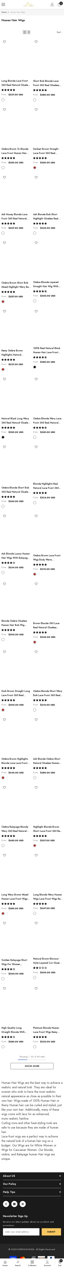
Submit (51, 1231)
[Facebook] (6, 1204)
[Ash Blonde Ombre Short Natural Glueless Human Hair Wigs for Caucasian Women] (48, 736)
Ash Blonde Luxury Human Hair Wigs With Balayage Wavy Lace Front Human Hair (15, 556)
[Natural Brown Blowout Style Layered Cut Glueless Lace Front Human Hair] (48, 938)
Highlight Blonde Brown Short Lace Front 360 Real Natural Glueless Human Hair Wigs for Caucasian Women (47, 829)
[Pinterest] (23, 1204)
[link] (18, 1263)
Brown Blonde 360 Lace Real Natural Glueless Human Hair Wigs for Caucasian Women (47, 626)
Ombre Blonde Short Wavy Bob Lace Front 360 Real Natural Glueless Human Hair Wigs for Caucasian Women (47, 693)
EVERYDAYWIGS (26, 1249)
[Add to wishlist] (4, 41)
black (34, 367)
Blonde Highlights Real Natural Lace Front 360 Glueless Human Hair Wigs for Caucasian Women (47, 486)
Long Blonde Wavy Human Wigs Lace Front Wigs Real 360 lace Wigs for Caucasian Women (47, 897)
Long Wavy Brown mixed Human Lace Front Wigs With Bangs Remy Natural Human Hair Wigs (15, 897)
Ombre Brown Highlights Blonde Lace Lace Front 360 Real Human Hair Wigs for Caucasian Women (16, 761)
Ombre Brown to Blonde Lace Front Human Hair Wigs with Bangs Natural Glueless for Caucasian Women (15, 151)
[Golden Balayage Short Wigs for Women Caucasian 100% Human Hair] (16, 938)
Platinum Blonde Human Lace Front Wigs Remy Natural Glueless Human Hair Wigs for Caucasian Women (46, 1030)
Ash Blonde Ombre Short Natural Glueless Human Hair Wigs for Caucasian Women (46, 761)
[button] (25, 32)
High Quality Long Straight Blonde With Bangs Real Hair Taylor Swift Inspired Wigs (13, 1030)
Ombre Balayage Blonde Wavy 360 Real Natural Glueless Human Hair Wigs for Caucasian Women (15, 829)
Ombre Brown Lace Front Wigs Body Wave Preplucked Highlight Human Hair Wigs (47, 558)
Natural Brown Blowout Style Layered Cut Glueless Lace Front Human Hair (48, 961)
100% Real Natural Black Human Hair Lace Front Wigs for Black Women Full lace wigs (46, 350)
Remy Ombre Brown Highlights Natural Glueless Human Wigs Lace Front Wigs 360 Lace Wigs (16, 353)
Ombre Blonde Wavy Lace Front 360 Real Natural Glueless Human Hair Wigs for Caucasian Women (47, 421)
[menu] (3, 4)
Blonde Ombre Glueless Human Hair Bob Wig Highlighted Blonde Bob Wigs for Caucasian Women (14, 623)
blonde (2, 99)
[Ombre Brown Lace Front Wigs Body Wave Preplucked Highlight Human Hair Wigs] (48, 532)
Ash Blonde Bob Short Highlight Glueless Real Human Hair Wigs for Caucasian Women (45, 217)
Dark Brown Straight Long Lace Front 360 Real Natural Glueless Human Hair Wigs (15, 693)
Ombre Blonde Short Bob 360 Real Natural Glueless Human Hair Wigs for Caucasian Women (15, 490)
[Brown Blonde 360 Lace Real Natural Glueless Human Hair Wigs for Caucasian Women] (48, 600)
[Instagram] (14, 1204)
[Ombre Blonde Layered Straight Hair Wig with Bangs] (48, 259)
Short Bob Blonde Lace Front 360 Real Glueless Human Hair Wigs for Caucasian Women (46, 83)
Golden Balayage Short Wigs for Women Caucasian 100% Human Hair (14, 962)
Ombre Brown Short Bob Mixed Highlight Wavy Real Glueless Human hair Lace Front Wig (16, 285)
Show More (32, 1066)
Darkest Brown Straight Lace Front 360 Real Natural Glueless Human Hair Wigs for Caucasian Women (46, 151)
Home (4, 12)
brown (34, 167)
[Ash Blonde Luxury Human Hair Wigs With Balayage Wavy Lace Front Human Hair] (16, 531)
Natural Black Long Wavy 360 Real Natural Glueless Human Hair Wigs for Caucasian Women (15, 421)
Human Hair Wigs (17, 12)
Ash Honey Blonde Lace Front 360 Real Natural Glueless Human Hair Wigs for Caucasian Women (15, 217)
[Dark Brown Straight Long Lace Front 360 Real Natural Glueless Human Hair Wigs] (16, 668)
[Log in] (52, 4)
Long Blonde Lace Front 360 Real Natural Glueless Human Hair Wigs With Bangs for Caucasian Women (15, 83)
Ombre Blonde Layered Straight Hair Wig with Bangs (45, 284)
